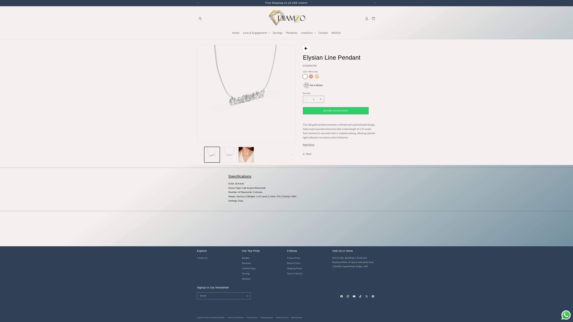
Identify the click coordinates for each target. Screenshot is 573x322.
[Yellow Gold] (317, 76)
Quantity (306, 93)
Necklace (246, 278)
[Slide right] (292, 154)
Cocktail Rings (249, 268)
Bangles (246, 257)
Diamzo (206, 317)
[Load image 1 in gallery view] (212, 154)
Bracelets (246, 263)
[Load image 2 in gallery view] (229, 154)
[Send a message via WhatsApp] (566, 315)
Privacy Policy (293, 257)
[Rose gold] (311, 76)
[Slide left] (200, 154)
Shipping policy (267, 317)
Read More (308, 144)
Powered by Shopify (217, 317)
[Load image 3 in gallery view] (246, 154)
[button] (200, 18)
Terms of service (282, 317)
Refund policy (296, 317)
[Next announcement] (375, 3)
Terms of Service (295, 273)
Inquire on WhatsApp (335, 110)
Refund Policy (293, 263)
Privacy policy (252, 317)
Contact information (236, 317)
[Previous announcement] (198, 3)
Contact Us (202, 257)
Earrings (246, 273)
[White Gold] (305, 76)
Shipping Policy (294, 268)
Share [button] (308, 154)
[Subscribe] (247, 295)
